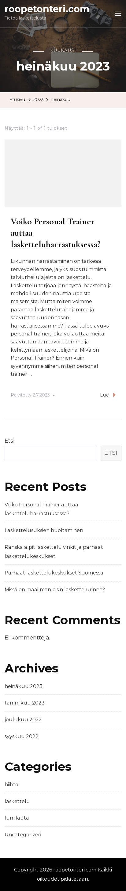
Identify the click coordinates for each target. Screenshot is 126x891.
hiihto (11, 785)
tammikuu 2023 (25, 703)
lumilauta (17, 818)
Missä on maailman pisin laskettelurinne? (55, 589)
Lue (104, 395)
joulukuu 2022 (23, 720)
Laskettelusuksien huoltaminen (44, 530)
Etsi (10, 440)
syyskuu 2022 (22, 736)
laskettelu (17, 801)
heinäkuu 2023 (24, 686)
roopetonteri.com (47, 9)
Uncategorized (23, 835)
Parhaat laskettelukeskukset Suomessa (54, 573)
